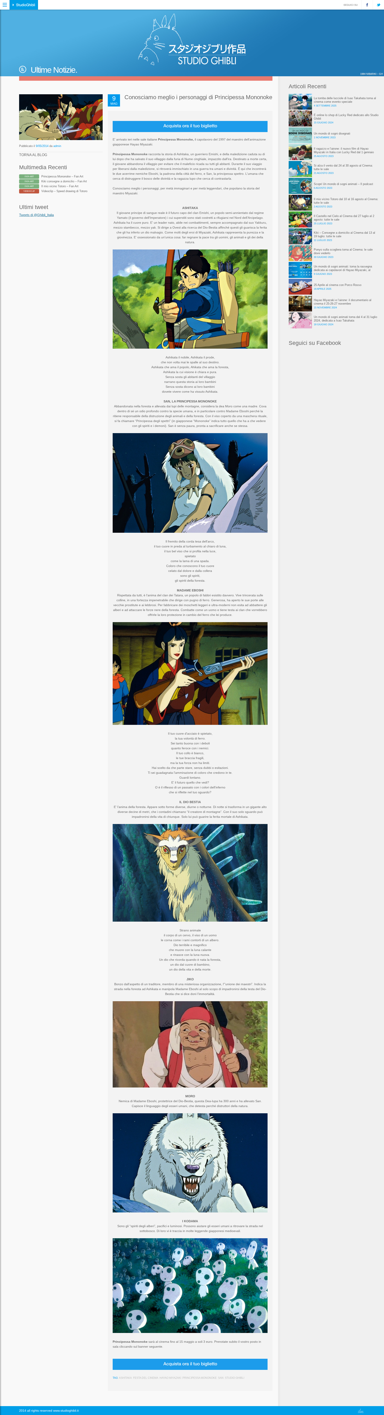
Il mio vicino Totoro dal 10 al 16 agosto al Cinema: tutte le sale (346, 200)
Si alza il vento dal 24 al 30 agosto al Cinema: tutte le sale (343, 167)
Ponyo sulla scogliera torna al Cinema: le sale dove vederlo (343, 251)
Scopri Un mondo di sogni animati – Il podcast (343, 184)
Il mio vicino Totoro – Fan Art (59, 186)
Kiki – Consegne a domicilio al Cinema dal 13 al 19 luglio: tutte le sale (344, 234)
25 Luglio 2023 (323, 223)
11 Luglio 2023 (323, 240)
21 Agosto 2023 (324, 173)
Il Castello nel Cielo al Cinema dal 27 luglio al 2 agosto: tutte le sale (344, 217)
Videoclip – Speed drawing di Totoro (64, 191)
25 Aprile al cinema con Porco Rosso (337, 285)
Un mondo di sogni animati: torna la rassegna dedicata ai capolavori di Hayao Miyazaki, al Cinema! (343, 268)
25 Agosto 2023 (324, 156)
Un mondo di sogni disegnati (332, 133)
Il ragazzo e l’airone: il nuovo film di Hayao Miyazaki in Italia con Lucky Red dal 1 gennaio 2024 (344, 150)
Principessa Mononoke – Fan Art (62, 176)
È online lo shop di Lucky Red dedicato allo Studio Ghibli (346, 116)
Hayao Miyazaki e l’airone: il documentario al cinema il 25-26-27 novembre (342, 301)
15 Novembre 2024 (325, 307)
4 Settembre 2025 (325, 105)
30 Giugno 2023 (323, 257)
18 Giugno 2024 (323, 324)
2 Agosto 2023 (323, 206)
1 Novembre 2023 (325, 137)
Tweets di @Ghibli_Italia (36, 215)
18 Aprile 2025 (322, 288)
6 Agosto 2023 (323, 188)
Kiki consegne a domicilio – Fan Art (64, 181)
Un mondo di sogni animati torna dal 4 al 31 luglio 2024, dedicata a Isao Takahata (345, 318)
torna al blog (33, 155)
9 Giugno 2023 (323, 274)
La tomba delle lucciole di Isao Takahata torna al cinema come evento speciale (345, 99)
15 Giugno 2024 (323, 122)
